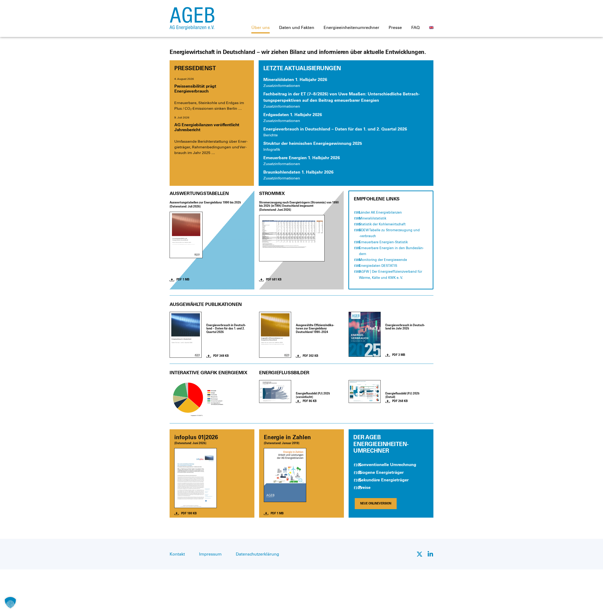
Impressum (210, 554)
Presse (395, 27)
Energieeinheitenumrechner (351, 27)
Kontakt (177, 554)
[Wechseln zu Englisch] (431, 27)
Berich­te (270, 135)
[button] (10, 602)
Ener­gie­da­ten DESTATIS (378, 266)
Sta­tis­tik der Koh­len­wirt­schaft (382, 224)
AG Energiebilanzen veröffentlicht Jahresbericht (206, 127)
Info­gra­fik (271, 149)
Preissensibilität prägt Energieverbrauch (195, 89)
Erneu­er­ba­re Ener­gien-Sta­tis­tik (383, 242)
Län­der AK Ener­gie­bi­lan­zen (380, 213)
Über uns (260, 27)
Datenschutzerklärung (257, 554)
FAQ (415, 27)
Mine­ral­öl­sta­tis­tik (372, 218)
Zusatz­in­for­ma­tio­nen (281, 85)
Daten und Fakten (296, 27)
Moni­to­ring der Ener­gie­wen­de (383, 260)
